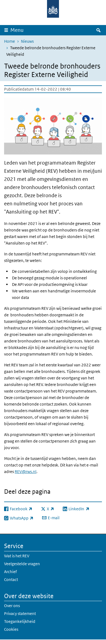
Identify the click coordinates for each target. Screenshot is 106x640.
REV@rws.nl (25, 471)
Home (9, 41)
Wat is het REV (16, 555)
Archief (10, 571)
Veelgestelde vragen (22, 563)
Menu (17, 30)
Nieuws (27, 41)
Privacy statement (20, 613)
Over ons (12, 605)
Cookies (11, 629)
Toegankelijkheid (19, 621)
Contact (11, 579)
